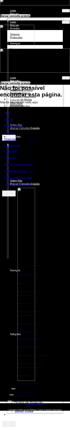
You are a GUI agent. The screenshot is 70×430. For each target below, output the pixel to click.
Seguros (9, 132)
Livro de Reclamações (17, 184)
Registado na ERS (35, 404)
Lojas (7, 112)
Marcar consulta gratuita (18, 164)
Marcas (8, 119)
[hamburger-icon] (66, 11)
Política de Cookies (15, 170)
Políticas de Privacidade (18, 177)
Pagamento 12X (13, 125)
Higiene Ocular (18, 174)
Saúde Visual (12, 145)
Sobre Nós (16, 414)
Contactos (10, 157)
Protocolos (10, 139)
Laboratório (16, 130)
